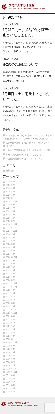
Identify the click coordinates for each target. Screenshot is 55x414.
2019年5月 (11, 385)
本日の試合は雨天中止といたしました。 (24, 154)
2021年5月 (11, 326)
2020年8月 (11, 349)
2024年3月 (11, 254)
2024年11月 (11, 227)
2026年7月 (11, 185)
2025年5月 (11, 214)
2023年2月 (11, 280)
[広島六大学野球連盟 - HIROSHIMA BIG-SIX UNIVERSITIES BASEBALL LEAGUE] (23, 7)
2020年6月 (11, 352)
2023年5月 (11, 270)
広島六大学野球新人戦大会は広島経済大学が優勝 (28, 150)
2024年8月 (11, 237)
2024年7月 (11, 241)
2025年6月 (11, 211)
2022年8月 (11, 293)
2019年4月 (11, 388)
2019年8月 (11, 378)
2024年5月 (11, 247)
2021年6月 (11, 323)
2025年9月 (11, 204)
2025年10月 (11, 201)
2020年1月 (11, 365)
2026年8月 (11, 181)
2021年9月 (11, 316)
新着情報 (10, 170)
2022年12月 (11, 283)
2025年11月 (11, 198)
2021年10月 (11, 313)
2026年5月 (11, 188)
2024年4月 (11, 250)
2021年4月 (11, 329)
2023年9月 (11, 260)
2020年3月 (11, 359)
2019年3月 (11, 391)
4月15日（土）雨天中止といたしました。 (26, 96)
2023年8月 (11, 264)
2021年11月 (11, 310)
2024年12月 (11, 224)
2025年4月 (11, 218)
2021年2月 (11, 336)
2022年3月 (11, 306)
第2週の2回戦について (20, 64)
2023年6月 (11, 267)
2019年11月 (11, 369)
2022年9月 (11, 290)
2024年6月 (11, 244)
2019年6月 (11, 382)
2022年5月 (11, 303)
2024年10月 (11, 231)
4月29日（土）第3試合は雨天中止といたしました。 (27, 32)
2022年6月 (11, 300)
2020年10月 (11, 342)
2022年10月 (11, 287)
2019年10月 (11, 372)
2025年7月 (11, 208)
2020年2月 (11, 362)
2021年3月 (11, 332)
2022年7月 (11, 296)
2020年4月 (11, 355)
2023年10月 (11, 257)
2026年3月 (11, 195)
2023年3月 (11, 277)
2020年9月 (11, 346)
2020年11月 (11, 339)
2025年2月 (11, 221)
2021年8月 (11, 319)
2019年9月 (11, 375)
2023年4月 (11, 273)
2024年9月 (11, 234)
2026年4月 (11, 191)
